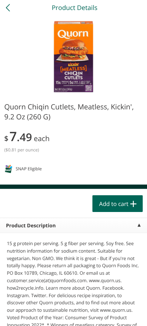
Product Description (31, 225)
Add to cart (113, 204)
